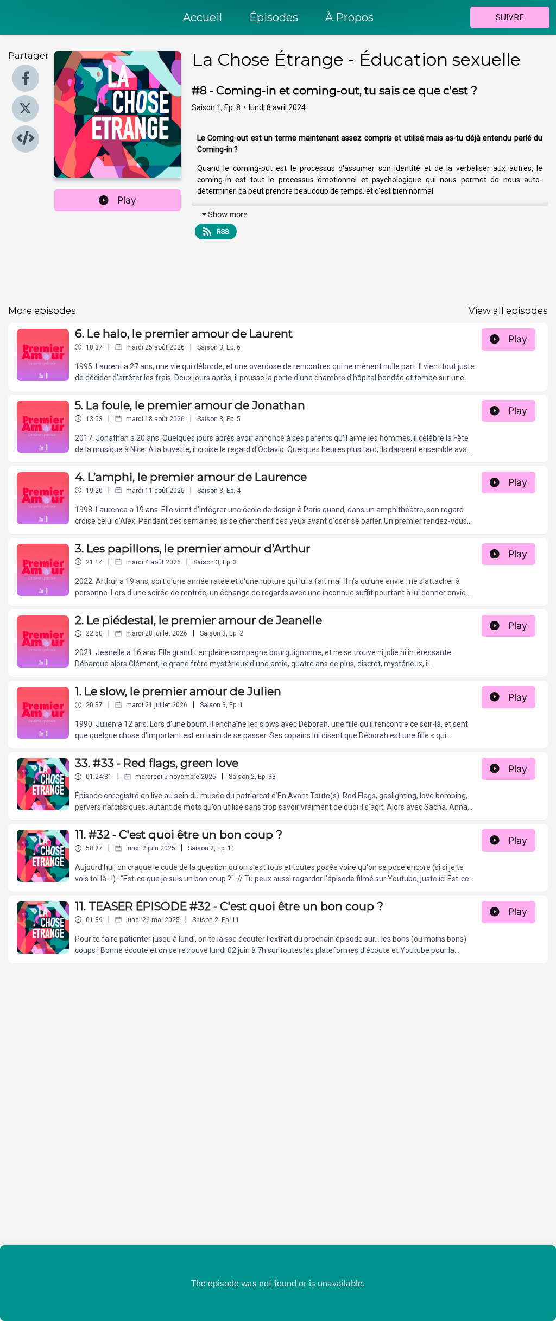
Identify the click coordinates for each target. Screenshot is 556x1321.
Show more (228, 214)
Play (126, 200)
